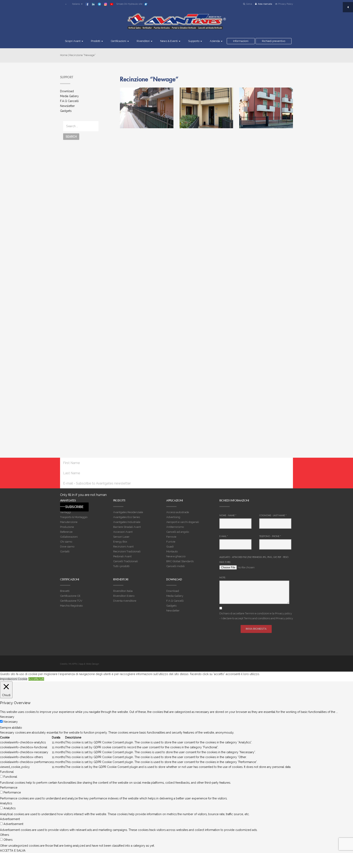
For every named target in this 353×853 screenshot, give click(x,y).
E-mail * (223, 536)
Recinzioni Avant (123, 546)
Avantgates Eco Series (126, 517)
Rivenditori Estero (123, 595)
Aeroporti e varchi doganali (182, 522)
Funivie (170, 541)
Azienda (215, 41)
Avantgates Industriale (126, 522)
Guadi (170, 546)
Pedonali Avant (122, 556)
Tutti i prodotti (121, 566)
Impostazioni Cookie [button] (13, 679)
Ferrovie (171, 536)
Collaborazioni (69, 536)
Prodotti (96, 41)
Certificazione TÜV (71, 600)
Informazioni (240, 41)
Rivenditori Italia (123, 590)
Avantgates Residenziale (128, 512)
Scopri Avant (73, 41)
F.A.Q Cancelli (69, 101)
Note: (222, 577)
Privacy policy (283, 613)
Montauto (172, 551)
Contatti (64, 551)
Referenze (66, 531)
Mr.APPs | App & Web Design (84, 664)
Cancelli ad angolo (177, 531)
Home (63, 55)
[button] (75, 4)
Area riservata (265, 4)
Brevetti (64, 590)
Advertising (173, 517)
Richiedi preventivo (273, 41)
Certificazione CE (70, 595)
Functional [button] (7, 771)
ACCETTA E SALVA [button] (13, 850)
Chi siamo (66, 541)
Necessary (10, 721)
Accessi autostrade (177, 512)
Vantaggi (65, 512)
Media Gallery (69, 96)
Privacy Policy (285, 4)
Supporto (194, 41)
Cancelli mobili (175, 566)
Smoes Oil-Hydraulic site (129, 4)
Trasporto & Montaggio (73, 517)
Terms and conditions (257, 618)
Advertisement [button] (10, 819)
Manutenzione (68, 522)
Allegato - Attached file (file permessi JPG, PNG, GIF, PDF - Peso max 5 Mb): (253, 559)
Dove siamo (67, 546)
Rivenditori (143, 41)
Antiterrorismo (175, 526)
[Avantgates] (176, 24)
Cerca (249, 4)
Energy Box (120, 541)
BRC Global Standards (180, 561)
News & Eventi (169, 41)
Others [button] (4, 834)
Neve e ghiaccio (175, 556)
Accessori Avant (123, 531)
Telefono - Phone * (270, 536)
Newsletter (67, 106)
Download (67, 91)
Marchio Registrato (71, 605)
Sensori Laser (121, 536)
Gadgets (65, 110)
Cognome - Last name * (273, 515)
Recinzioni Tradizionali (127, 551)
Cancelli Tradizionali (125, 561)
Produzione (67, 526)
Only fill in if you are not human (83, 495)
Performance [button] (8, 787)
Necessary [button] (7, 716)
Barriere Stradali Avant (127, 526)
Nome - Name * (227, 515)
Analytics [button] (6, 803)
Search (71, 136)
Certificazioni (119, 41)
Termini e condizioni (257, 613)
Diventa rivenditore (124, 600)
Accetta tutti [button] (36, 679)
